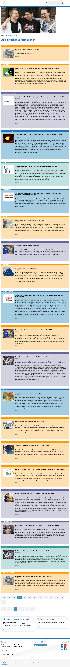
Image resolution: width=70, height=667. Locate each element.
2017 (51, 597)
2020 (35, 597)
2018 (46, 597)
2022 (24, 597)
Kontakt (14, 662)
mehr (16, 56)
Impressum (28, 662)
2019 (40, 597)
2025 (9, 597)
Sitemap (21, 662)
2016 (56, 597)
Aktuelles (15, 35)
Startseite (10, 35)
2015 (62, 597)
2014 (3, 602)
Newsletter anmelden (41, 645)
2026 (3, 597)
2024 (14, 597)
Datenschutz (36, 662)
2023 (19, 597)
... (22, 609)
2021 (30, 597)
